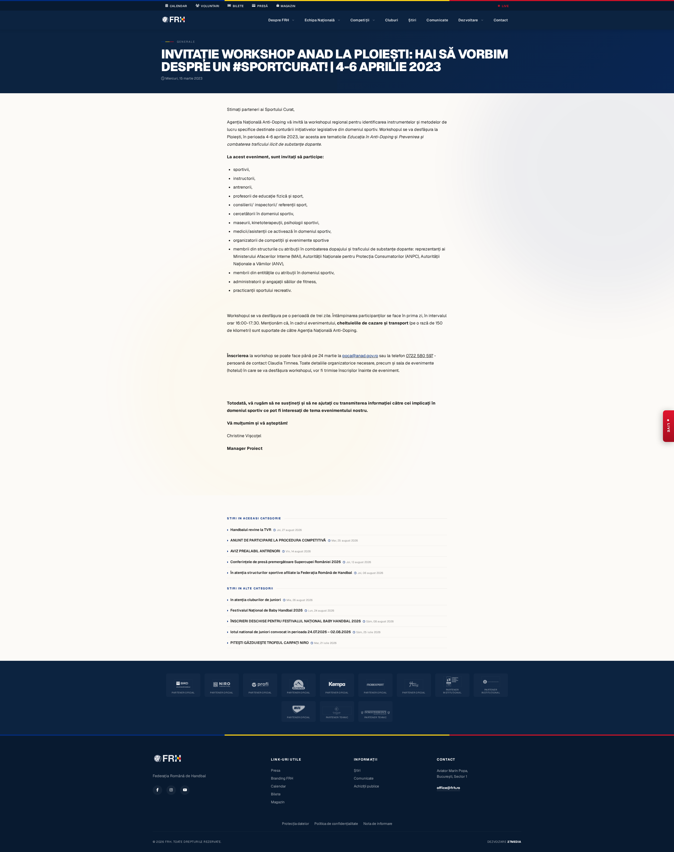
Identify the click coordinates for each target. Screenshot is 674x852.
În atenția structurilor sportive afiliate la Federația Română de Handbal (291, 572)
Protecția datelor (295, 823)
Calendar (178, 6)
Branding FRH (282, 778)
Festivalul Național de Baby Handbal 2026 (266, 610)
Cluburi (391, 20)
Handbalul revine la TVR (250, 529)
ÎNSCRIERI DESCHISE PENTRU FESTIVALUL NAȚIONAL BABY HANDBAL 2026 (295, 621)
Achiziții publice (366, 786)
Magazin (288, 6)
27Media (514, 842)
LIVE (505, 6)
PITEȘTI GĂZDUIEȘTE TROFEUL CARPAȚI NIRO (269, 642)
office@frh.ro (448, 787)
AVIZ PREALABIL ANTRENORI (255, 551)
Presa (275, 770)
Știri (412, 20)
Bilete (238, 6)
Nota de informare (377, 823)
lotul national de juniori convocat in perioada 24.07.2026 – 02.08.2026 (290, 631)
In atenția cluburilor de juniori (255, 599)
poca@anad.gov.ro (360, 355)
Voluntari (210, 6)
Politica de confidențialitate (336, 823)
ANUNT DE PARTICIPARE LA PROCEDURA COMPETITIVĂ (278, 540)
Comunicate (437, 20)
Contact (501, 20)
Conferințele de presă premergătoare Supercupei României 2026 (285, 561)
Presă (262, 6)
